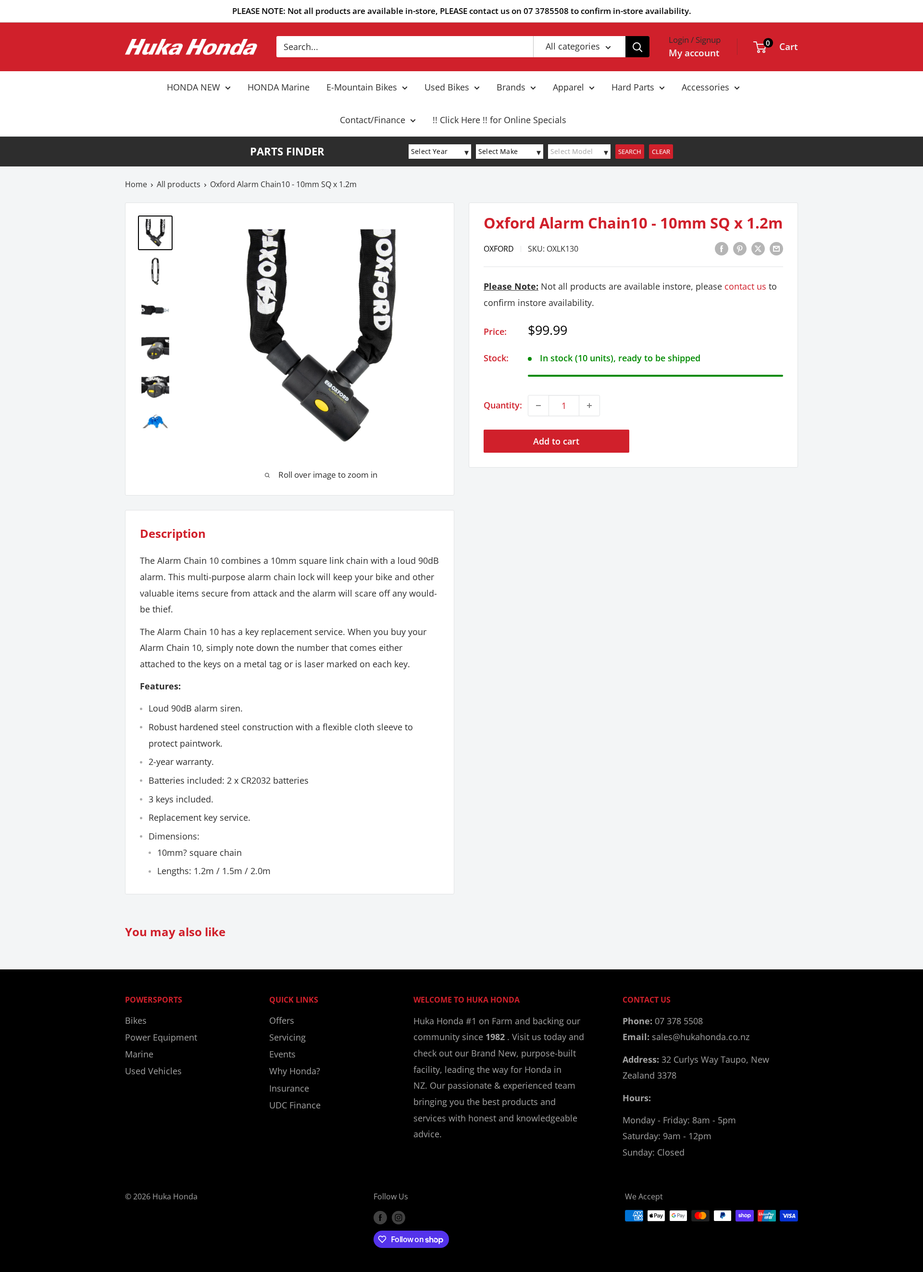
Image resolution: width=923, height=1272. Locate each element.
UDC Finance (295, 1105)
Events (282, 1054)
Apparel (568, 87)
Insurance (289, 1088)
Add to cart (556, 441)
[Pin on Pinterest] (740, 248)
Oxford (499, 248)
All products (178, 184)
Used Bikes (446, 87)
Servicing (287, 1037)
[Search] (637, 46)
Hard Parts (632, 87)
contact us (745, 287)
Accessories (705, 87)
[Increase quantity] (589, 405)
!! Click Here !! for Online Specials (499, 120)
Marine (139, 1054)
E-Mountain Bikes (361, 87)
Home (136, 184)
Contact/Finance (372, 120)
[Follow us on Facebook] (380, 1217)
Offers (281, 1020)
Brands (511, 87)
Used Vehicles (153, 1071)
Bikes (136, 1020)
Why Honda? (294, 1071)
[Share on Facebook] (721, 248)
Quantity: (503, 405)
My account (694, 53)
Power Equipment (161, 1037)
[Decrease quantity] (538, 405)
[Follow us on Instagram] (398, 1217)
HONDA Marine (279, 87)
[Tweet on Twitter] (758, 248)
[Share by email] (776, 248)
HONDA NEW (193, 87)
